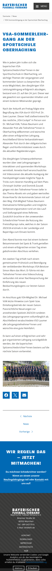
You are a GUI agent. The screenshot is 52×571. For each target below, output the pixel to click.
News (14, 16)
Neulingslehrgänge (14, 479)
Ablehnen (19, 568)
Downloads (26, 539)
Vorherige (24, 431)
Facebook (6, 395)
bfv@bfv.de (29, 527)
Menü (41, 6)
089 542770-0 (28, 524)
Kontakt (39, 479)
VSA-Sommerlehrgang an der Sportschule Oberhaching (26, 20)
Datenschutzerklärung (36, 562)
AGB (26, 550)
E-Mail (24, 395)
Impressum (26, 543)
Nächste (27, 416)
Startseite (6, 16)
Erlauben (32, 568)
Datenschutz (26, 547)
